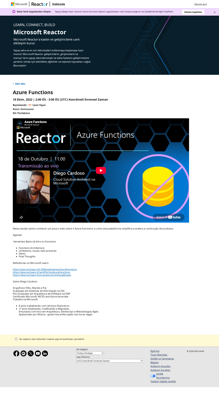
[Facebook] (17, 354)
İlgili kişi (154, 351)
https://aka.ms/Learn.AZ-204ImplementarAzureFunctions (45, 269)
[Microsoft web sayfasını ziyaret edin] (19, 4)
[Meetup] (24, 354)
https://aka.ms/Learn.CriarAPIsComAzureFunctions (41, 272)
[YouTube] (38, 354)
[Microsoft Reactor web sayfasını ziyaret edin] (39, 4)
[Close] (214, 12)
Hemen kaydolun (193, 12)
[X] (31, 354)
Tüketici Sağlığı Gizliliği (163, 381)
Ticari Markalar (158, 354)
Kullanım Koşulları (160, 366)
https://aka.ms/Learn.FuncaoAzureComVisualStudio (42, 275)
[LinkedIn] (45, 354)
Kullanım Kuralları (160, 370)
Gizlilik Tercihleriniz (163, 375)
